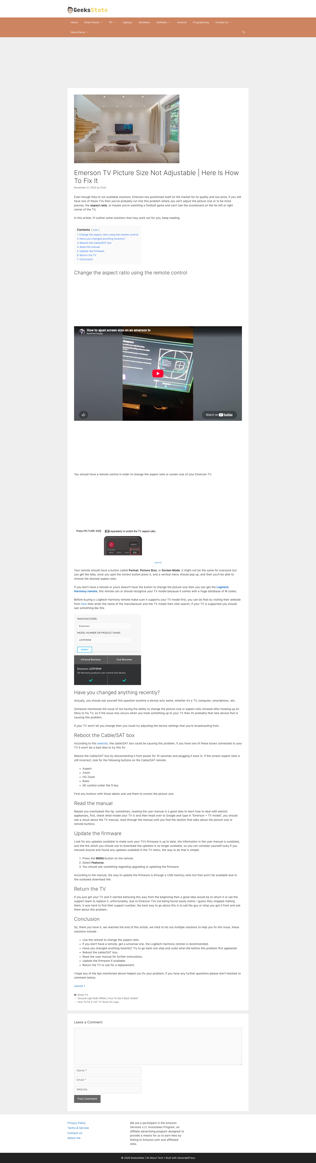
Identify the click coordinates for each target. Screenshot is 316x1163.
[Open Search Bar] (244, 32)
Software (162, 22)
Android (181, 22)
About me (73, 1138)
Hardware (144, 22)
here (84, 604)
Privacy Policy (76, 1123)
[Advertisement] (158, 64)
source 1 (79, 986)
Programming (201, 22)
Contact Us (221, 22)
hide (95, 230)
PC (111, 22)
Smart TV (83, 994)
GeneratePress (186, 1157)
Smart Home (91, 22)
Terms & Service (78, 1128)
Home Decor (78, 32)
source (158, 562)
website (102, 743)
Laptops (127, 22)
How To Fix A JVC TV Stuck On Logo (98, 1001)
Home (74, 22)
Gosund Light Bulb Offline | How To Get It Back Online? (108, 998)
